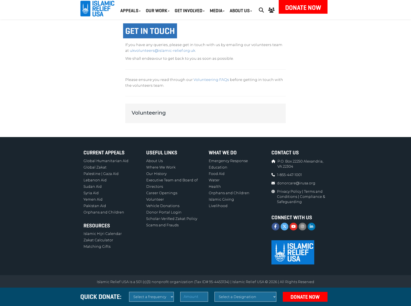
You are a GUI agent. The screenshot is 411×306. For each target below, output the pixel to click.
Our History (156, 174)
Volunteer (155, 199)
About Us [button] (240, 10)
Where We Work (161, 167)
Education (218, 167)
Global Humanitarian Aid (105, 161)
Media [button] (216, 10)
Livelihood (218, 206)
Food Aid (217, 174)
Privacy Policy (289, 192)
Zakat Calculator (98, 240)
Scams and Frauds (162, 225)
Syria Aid (91, 193)
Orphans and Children (103, 212)
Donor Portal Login (164, 212)
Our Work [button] (156, 10)
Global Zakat (95, 167)
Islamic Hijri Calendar (102, 234)
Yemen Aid (93, 199)
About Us (154, 161)
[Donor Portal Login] (271, 9)
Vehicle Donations (162, 206)
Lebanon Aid (95, 180)
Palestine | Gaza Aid (101, 174)
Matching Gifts (96, 247)
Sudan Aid (92, 187)
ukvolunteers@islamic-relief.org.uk (162, 50)
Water (214, 180)
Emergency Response (228, 161)
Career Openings (161, 193)
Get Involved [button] (189, 10)
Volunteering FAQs (211, 80)
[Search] (261, 9)
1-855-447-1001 (289, 175)
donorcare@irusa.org (296, 183)
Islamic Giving (221, 199)
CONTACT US (285, 152)
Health (215, 187)
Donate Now (303, 8)
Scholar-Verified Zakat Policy (171, 219)
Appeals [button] (129, 10)
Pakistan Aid (94, 206)
